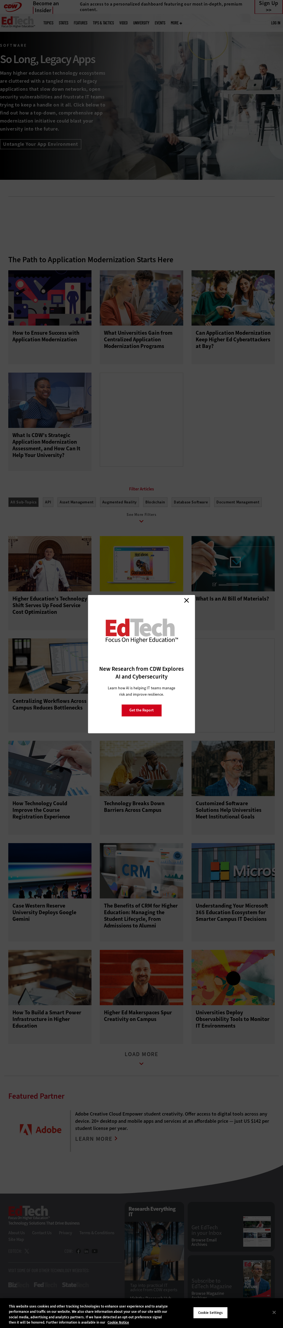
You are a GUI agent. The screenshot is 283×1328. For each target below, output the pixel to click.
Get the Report (141, 710)
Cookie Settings (210, 1312)
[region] (141, 1313)
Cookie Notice (118, 1322)
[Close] (274, 1312)
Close (186, 600)
